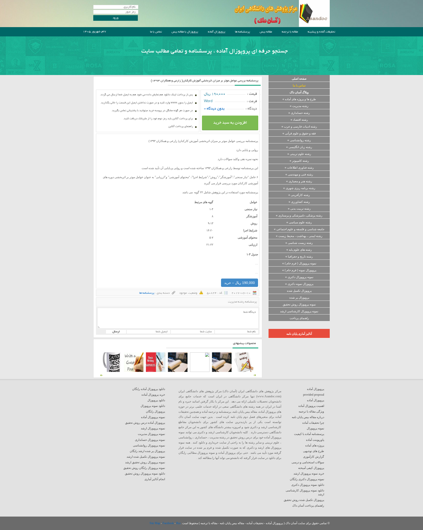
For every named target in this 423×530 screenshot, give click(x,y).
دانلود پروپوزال (156, 400)
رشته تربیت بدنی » (299, 208)
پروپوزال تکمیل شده (299, 290)
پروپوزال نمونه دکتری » (299, 284)
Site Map (155, 523)
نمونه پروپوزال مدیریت (151, 434)
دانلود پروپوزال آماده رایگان (148, 389)
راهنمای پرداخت (299, 318)
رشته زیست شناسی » (299, 243)
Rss (178, 523)
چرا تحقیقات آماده (313, 422)
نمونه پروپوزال (315, 428)
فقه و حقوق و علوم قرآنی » (299, 133)
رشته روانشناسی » (299, 140)
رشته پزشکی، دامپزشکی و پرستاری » (299, 215)
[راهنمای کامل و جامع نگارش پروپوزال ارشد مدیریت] (244, 371)
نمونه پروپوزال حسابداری (150, 440)
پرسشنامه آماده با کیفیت (309, 434)
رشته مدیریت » (299, 106)
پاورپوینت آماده (315, 440)
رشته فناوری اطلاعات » (299, 167)
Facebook (169, 523)
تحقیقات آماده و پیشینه (321, 31)
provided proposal (313, 394)
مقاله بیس (266, 31)
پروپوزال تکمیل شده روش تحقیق (304, 500)
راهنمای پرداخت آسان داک (308, 505)
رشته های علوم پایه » (299, 249)
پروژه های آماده (314, 445)
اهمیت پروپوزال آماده (311, 406)
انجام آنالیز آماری (154, 479)
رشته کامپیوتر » (299, 160)
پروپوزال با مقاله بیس (185, 31)
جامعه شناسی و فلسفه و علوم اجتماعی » (299, 229)
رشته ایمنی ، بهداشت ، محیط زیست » (299, 236)
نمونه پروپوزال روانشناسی (149, 445)
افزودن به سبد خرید (230, 123)
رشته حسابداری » (299, 113)
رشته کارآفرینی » (299, 195)
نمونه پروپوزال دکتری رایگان (307, 479)
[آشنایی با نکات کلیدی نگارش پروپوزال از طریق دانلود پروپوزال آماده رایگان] (133, 371)
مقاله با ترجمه (290, 31)
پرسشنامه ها (242, 31)
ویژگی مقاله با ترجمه (311, 411)
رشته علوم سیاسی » (299, 222)
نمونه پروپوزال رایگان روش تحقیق (144, 468)
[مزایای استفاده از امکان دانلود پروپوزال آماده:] (111, 371)
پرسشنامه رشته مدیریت (242, 301)
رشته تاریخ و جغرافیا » (299, 256)
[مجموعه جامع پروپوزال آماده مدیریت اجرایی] (178, 371)
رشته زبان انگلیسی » (299, 147)
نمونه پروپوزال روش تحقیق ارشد (145, 462)
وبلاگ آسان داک (299, 92)
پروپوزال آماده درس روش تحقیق (145, 422)
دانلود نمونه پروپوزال (153, 406)
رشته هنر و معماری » (299, 181)
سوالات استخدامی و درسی (308, 462)
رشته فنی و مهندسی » (299, 174)
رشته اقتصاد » (299, 119)
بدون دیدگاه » (214, 109)
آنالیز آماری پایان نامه (299, 333)
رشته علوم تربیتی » (299, 154)
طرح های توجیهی (313, 451)
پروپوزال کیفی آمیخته (311, 468)
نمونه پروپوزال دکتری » (299, 277)
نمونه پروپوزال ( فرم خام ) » (299, 263)
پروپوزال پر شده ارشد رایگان (147, 451)
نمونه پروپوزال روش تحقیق (299, 304)
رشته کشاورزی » (299, 202)
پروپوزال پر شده (299, 297)
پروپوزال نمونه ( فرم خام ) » (299, 270)
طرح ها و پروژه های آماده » (299, 99)
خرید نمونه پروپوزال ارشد (309, 473)
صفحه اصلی (299, 78)
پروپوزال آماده (216, 31)
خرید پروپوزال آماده (153, 394)
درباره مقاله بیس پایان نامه (308, 417)
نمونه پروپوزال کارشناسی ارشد (299, 311)
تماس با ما (156, 31)
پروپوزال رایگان (155, 411)
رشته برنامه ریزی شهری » (299, 188)
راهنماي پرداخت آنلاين (180, 126)
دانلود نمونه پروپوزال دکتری (307, 485)
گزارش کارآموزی (313, 456)
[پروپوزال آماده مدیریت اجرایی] (200, 371)
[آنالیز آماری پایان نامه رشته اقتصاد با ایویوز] (155, 371)
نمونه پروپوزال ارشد (153, 428)
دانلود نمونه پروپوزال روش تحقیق (145, 473)
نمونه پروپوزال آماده (153, 417)
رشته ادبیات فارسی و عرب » (299, 126)
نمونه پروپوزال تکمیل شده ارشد (146, 456)
